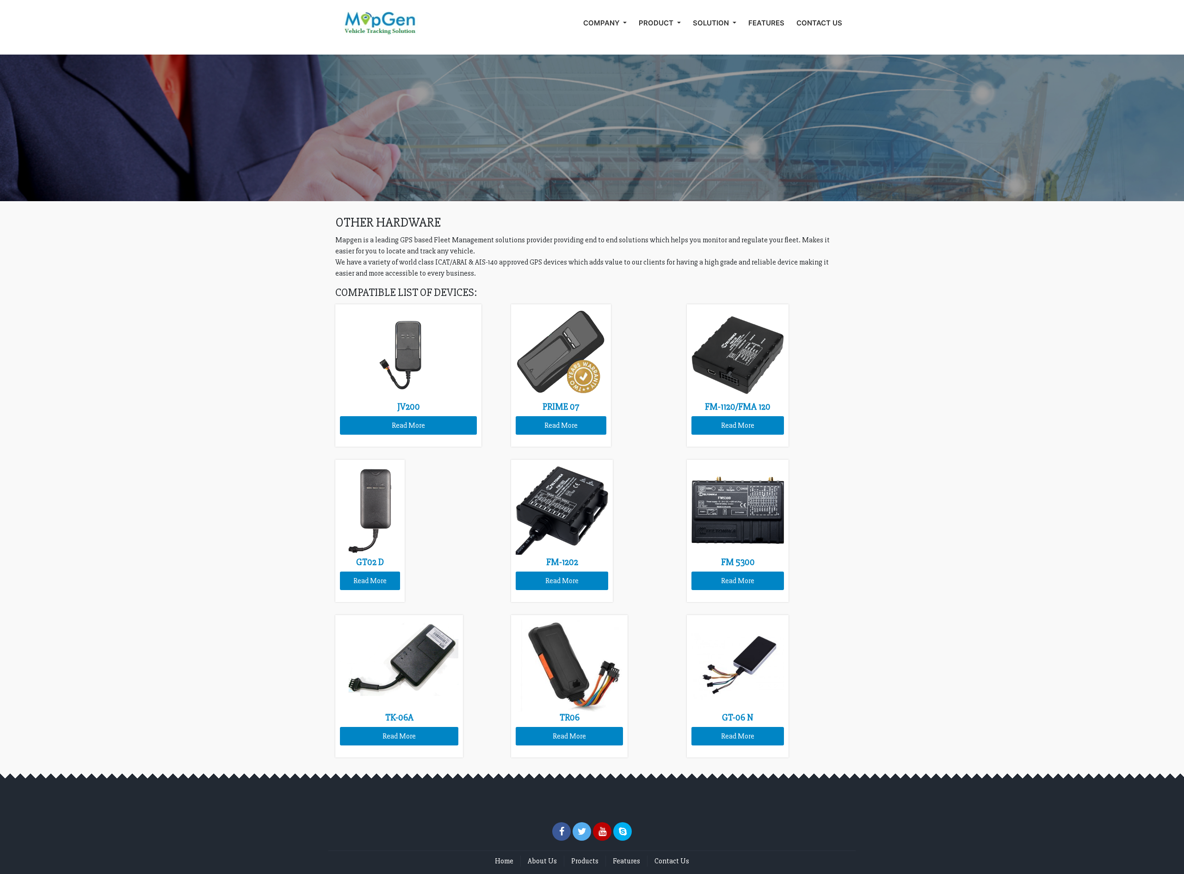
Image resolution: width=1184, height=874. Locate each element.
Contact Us (671, 861)
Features (626, 861)
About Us (542, 861)
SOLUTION (712, 22)
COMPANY (602, 22)
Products (584, 861)
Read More (408, 425)
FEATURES (766, 22)
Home (504, 861)
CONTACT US (819, 22)
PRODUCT (657, 22)
